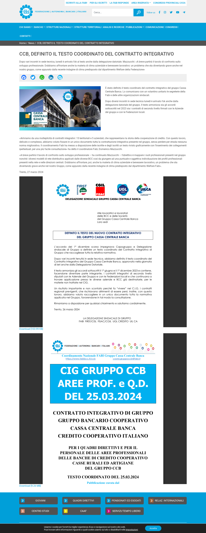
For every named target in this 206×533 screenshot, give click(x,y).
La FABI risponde (119, 3)
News (31, 43)
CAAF (83, 510)
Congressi (171, 27)
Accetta (153, 528)
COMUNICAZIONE (155, 27)
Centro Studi (40, 510)
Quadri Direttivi (83, 500)
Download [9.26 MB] (30, 485)
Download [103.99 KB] (31, 329)
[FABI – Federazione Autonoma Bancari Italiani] (52, 11)
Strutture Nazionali (58, 27)
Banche (38, 27)
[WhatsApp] (42, 78)
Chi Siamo (25, 27)
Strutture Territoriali (87, 27)
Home (22, 43)
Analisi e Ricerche (113, 27)
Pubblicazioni (134, 27)
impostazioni (132, 529)
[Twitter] (32, 78)
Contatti (25, 36)
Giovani (40, 500)
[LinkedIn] (51, 78)
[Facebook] (23, 78)
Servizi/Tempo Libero (126, 510)
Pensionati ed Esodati (126, 500)
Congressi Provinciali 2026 (169, 3)
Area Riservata (140, 3)
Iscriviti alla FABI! (76, 3)
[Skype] (60, 78)
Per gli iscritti (98, 3)
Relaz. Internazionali (169, 500)
